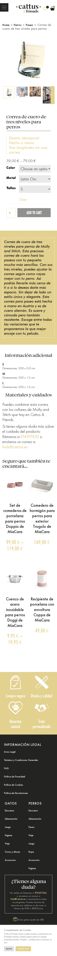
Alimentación (11, 818)
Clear (23, 199)
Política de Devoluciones (16, 793)
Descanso (9, 810)
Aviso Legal (9, 751)
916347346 (41, 892)
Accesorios (10, 860)
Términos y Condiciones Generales (21, 760)
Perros (17, 25)
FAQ (6, 768)
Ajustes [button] (9, 948)
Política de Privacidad (14, 776)
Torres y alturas (12, 851)
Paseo (29, 25)
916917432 (30, 436)
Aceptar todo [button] (23, 948)
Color (10, 168)
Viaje (7, 843)
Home (5, 25)
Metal (11, 178)
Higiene (8, 835)
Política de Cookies (13, 784)
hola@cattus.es (15, 446)
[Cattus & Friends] (28, 7)
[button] (4, 7)
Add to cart (34, 212)
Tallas (11, 188)
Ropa (31, 851)
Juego (8, 827)
